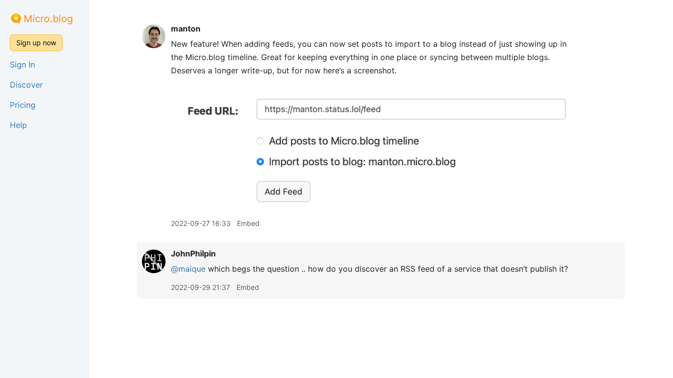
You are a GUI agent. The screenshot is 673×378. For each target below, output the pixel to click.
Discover (26, 85)
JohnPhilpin (193, 253)
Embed (248, 223)
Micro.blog (48, 19)
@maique (188, 269)
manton (186, 28)
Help (18, 125)
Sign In (22, 64)
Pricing (22, 105)
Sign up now (36, 42)
